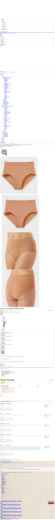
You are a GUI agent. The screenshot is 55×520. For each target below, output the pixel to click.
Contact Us (3, 475)
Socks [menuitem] (5, 96)
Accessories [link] (7, 91)
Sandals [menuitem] (6, 124)
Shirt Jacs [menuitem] (6, 90)
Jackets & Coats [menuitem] (7, 88)
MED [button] (4, 317)
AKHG (2, 489)
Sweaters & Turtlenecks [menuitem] (7, 111)
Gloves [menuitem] (5, 94)
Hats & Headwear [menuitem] (7, 92)
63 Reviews (7, 310)
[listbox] (29, 321)
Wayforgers (3, 487)
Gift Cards (3, 483)
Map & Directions (3, 335)
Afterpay (3, 478)
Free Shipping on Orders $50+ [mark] (4, 31)
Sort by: (10, 401)
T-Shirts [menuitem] (6, 79)
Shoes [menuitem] (5, 98)
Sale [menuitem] (2, 138)
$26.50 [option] (4, 321)
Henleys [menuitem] (6, 81)
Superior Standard (4, 484)
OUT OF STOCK (3, 350)
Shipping (3, 476)
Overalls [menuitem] (6, 115)
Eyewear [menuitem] (6, 95)
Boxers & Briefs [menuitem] (7, 85)
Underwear (5, 145)
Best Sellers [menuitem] (4, 100)
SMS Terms (3, 479)
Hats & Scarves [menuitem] (6, 126)
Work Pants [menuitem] (6, 114)
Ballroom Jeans (5, 104)
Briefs (9, 145)
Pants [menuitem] (5, 113)
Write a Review (10, 310)
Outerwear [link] (7, 87)
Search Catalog (3, 72)
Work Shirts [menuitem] (6, 84)
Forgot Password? (4, 26)
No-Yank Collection (5, 133)
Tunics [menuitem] (5, 110)
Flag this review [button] (2, 431)
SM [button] (3, 316)
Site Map (19, 518)
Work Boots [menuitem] (6, 97)
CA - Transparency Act (8, 518)
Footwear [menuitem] (4, 122)
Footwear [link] (7, 122)
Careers (3, 490)
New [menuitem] (2, 139)
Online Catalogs (4, 482)
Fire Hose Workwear (5, 103)
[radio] (0, 310)
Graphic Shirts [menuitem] (6, 83)
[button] (4, 323)
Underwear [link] (7, 117)
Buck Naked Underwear (6, 101)
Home (1, 145)
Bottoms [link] (6, 78)
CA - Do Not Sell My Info (14, 518)
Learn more (15, 472)
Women (3, 145)
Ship (2, 331)
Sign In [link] (3, 19)
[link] (3, 19)
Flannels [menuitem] (6, 109)
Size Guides (3, 481)
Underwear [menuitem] (4, 117)
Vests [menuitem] (5, 89)
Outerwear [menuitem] (4, 87)
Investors (3, 492)
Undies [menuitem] (5, 118)
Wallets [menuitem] (6, 93)
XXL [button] (4, 319)
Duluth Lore (3, 491)
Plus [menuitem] (3, 130)
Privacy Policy (26, 144)
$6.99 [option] (5, 324)
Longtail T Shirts (5, 102)
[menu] (27, 9)
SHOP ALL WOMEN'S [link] (5, 106)
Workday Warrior (5, 134)
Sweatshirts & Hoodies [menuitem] (7, 112)
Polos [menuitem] (5, 82)
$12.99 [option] (6, 321)
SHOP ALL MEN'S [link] (4, 77)
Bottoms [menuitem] (4, 78)
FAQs (2, 477)
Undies (7, 145)
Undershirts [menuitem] (6, 86)
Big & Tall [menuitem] (4, 99)
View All (9, 78)
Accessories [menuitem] (4, 91)
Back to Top (7, 458)
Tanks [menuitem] (5, 108)
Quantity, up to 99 (3, 349)
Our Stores (3, 488)
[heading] (28, 213)
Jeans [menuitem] (5, 116)
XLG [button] (4, 318)
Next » (40, 458)
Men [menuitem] (5, 76)
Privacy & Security (2, 518)
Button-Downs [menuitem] (6, 80)
